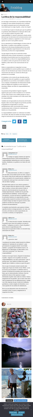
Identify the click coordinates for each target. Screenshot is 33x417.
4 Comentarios (18, 19)
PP (10, 133)
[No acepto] (31, 409)
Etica (7, 133)
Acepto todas (13, 412)
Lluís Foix (5, 19)
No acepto (21, 412)
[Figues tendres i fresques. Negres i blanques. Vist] (16, 322)
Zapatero (15, 133)
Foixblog (16, 7)
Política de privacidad (17, 414)
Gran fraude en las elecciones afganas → (23, 140)
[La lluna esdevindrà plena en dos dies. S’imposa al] (16, 353)
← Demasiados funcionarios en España (8, 140)
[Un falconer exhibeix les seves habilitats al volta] (16, 383)
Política (5, 14)
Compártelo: (7, 121)
